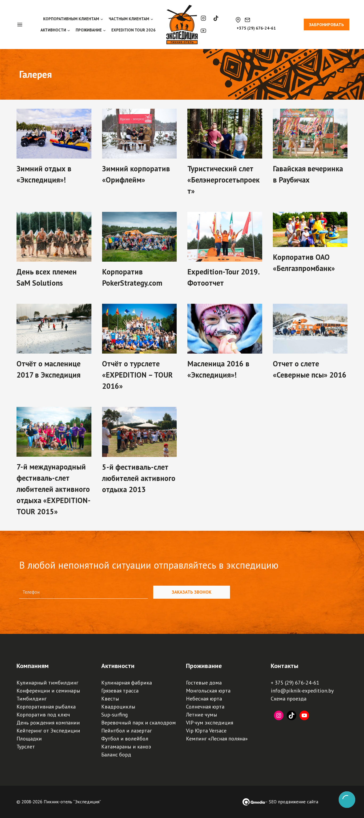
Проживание (204, 666)
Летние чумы (201, 714)
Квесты (110, 698)
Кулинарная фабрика (126, 682)
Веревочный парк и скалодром (138, 722)
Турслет (26, 746)
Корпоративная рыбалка (46, 706)
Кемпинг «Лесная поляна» (217, 738)
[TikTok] (216, 18)
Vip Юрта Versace (206, 730)
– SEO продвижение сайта (291, 802)
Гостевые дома (204, 682)
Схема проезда (288, 698)
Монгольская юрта (208, 690)
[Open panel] (22, 24)
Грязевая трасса (120, 690)
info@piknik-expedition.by (302, 690)
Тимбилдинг (32, 698)
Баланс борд (116, 754)
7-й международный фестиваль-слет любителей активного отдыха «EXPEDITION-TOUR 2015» (54, 489)
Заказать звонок (191, 592)
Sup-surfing (114, 714)
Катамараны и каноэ (126, 746)
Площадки (29, 738)
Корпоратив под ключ (43, 714)
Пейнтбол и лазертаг (126, 730)
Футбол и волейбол (124, 738)
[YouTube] (203, 30)
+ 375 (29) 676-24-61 (295, 682)
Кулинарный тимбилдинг (47, 682)
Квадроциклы (118, 706)
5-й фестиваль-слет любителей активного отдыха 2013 (138, 478)
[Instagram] (203, 18)
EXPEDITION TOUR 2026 (133, 30)
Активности (118, 666)
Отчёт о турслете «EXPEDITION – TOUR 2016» (137, 375)
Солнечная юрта (205, 706)
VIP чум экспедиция (209, 722)
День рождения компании (48, 722)
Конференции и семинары (48, 690)
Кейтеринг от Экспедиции (48, 730)
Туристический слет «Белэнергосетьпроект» (223, 180)
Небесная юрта (204, 698)
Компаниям (33, 666)
